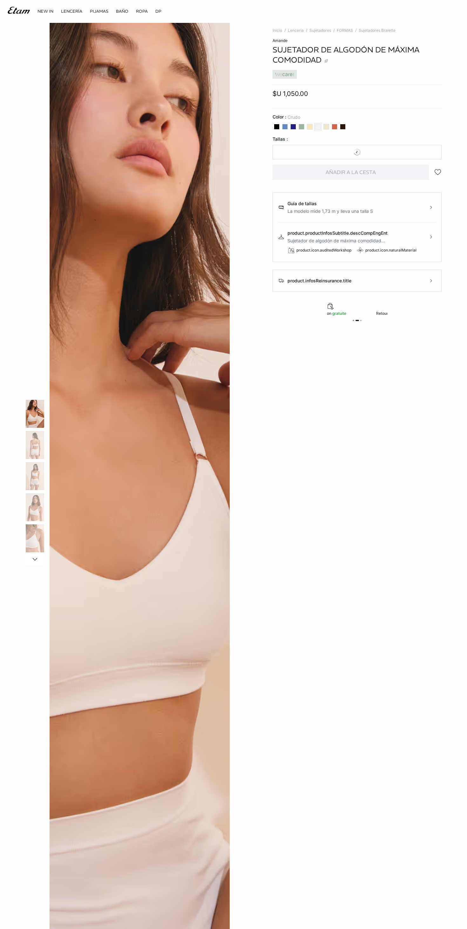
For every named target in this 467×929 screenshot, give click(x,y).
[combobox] (357, 152)
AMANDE (280, 40)
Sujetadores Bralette (377, 30)
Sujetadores (320, 30)
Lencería (296, 30)
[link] (45, 11)
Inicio (277, 30)
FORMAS (345, 30)
